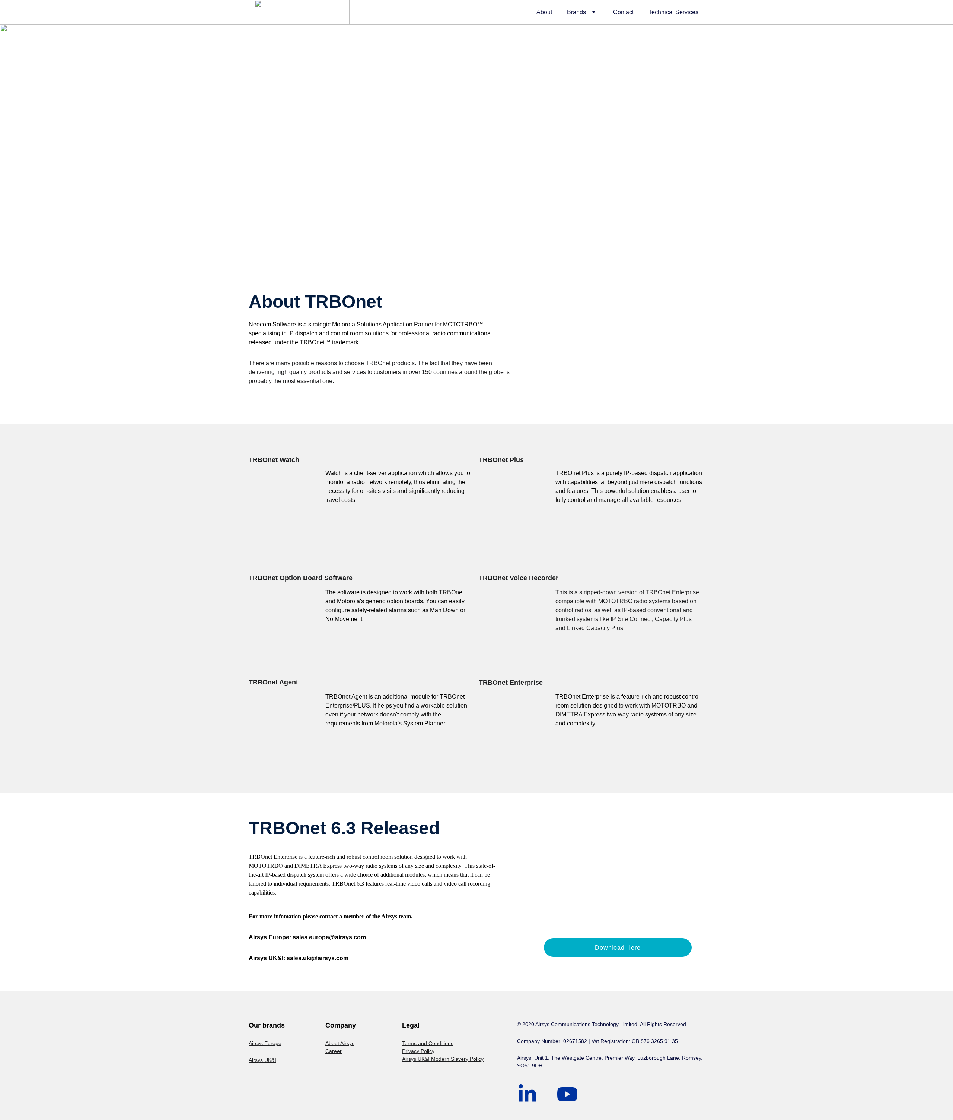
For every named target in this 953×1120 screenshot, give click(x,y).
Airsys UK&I (262, 1060)
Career (333, 1051)
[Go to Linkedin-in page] (531, 1094)
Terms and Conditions (427, 1043)
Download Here (617, 948)
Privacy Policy (418, 1051)
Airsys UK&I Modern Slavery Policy (443, 1059)
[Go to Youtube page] (567, 1094)
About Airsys (339, 1043)
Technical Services (673, 12)
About (544, 12)
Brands (576, 12)
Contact (623, 12)
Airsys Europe (265, 1043)
